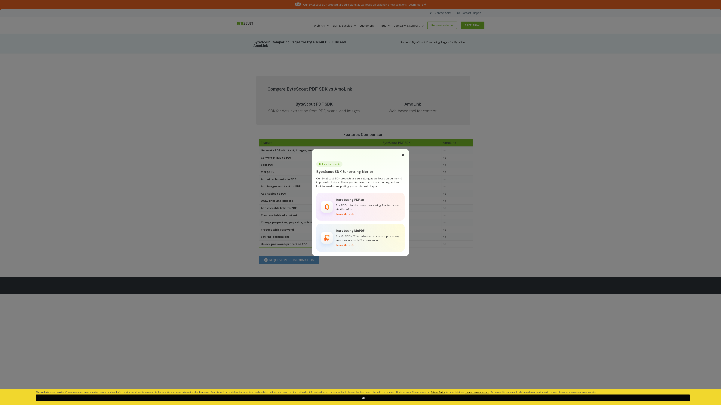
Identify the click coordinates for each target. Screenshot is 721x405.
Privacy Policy (438, 392)
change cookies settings (477, 392)
